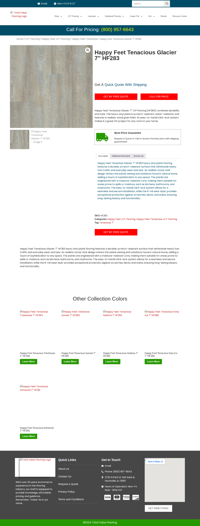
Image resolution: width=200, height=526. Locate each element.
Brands (164, 16)
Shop (56, 16)
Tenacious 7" (106, 222)
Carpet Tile (134, 16)
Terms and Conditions (71, 499)
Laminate (92, 16)
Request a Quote (68, 484)
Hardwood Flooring (113, 16)
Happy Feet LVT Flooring (56, 39)
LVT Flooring (73, 16)
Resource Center (180, 16)
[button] (87, 50)
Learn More (28, 361)
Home (20, 39)
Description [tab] (103, 156)
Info (150, 16)
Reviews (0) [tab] (138, 156)
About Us (63, 468)
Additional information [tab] (121, 156)
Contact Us (64, 476)
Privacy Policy (66, 491)
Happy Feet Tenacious (85, 39)
